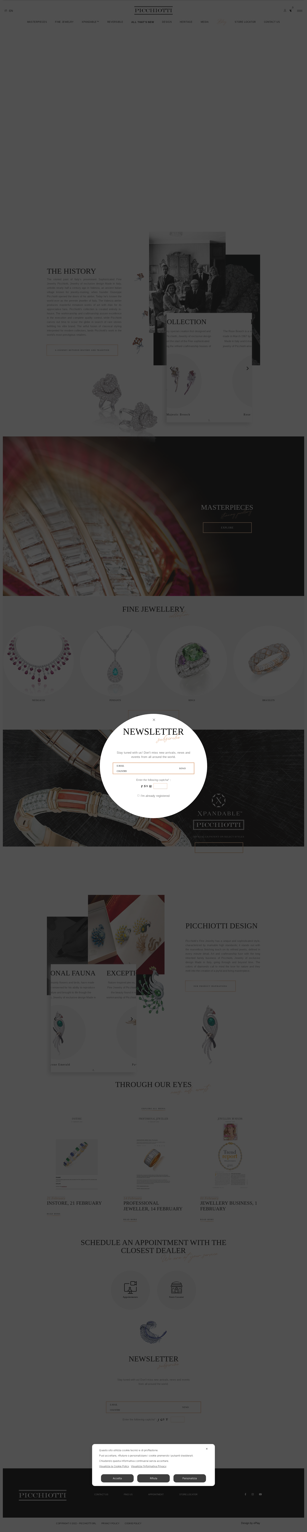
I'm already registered (155, 795)
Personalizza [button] (189, 1478)
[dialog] (153, 1465)
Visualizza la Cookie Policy (114, 1466)
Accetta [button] (117, 1478)
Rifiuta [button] (153, 1478)
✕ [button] (207, 1448)
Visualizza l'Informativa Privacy (148, 1466)
